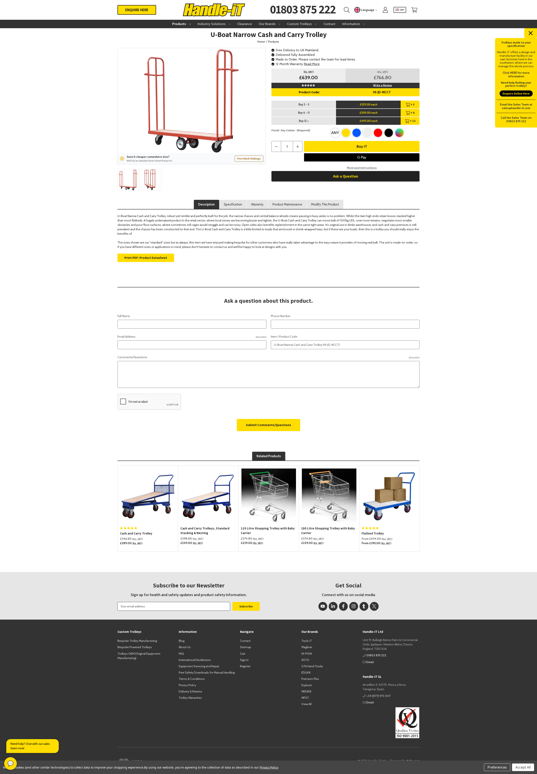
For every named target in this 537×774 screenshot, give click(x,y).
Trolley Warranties (190, 698)
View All (306, 704)
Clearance (244, 24)
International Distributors (195, 660)
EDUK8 (305, 672)
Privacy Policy (187, 685)
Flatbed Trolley (373, 533)
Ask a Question (345, 176)
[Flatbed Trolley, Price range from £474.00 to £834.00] (389, 496)
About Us (185, 647)
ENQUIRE (136, 9)
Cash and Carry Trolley (136, 533)
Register (245, 666)
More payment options (362, 168)
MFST (305, 698)
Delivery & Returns (190, 691)
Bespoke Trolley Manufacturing (137, 641)
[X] (374, 606)
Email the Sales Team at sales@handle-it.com (516, 106)
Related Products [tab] (269, 456)
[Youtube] (322, 606)
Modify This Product (325, 204)
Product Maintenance (287, 204)
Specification (233, 204)
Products (179, 24)
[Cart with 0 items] (414, 10)
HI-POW (306, 654)
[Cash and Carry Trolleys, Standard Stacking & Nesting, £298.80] (208, 496)
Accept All (523, 767)
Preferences (497, 767)
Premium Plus (310, 679)
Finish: (290, 130)
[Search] (346, 10)
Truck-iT (306, 641)
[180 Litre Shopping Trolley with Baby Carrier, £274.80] (329, 496)
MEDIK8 (306, 691)
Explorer (306, 685)
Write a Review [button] (382, 85)
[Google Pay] (362, 157)
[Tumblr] (364, 606)
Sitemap (245, 647)
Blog (181, 641)
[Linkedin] (333, 606)
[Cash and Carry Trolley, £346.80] (148, 496)
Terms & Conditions (192, 679)
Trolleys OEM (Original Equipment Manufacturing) (138, 656)
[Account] (385, 10)
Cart (242, 654)
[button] (391, 722)
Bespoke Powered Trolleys (134, 647)
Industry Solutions (212, 24)
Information (351, 24)
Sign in (244, 660)
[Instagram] (353, 606)
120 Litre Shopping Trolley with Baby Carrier (268, 530)
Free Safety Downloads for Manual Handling (207, 672)
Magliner (306, 647)
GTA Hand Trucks (312, 666)
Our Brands (267, 24)
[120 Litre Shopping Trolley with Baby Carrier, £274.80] (268, 496)
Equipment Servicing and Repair (199, 666)
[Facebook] (343, 606)
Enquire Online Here (516, 93)
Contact (329, 24)
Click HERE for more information (516, 74)
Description (206, 204)
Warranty (257, 204)
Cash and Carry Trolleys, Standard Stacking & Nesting (204, 530)
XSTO (305, 660)
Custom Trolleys (300, 24)
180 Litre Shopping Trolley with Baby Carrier (328, 530)
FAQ (181, 654)
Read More (312, 64)
